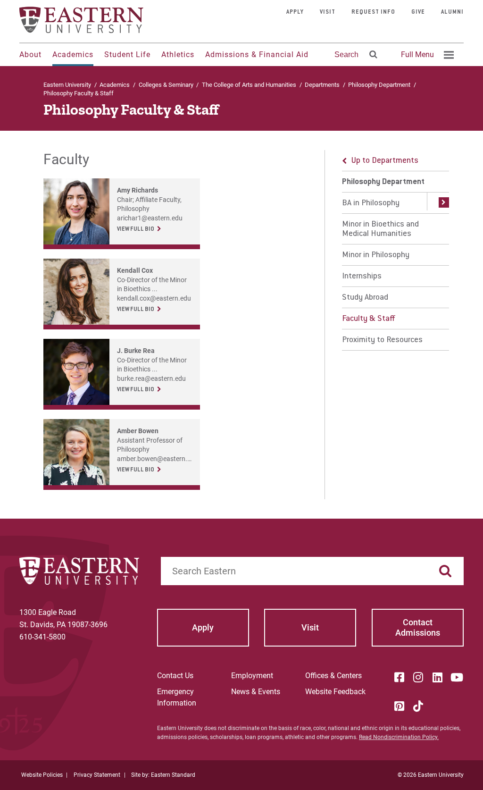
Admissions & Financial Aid (256, 54)
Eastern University (67, 84)
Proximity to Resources (382, 340)
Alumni (452, 12)
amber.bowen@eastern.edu (157, 458)
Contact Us (175, 675)
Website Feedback (335, 691)
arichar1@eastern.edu (150, 218)
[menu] (395, 250)
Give (418, 12)
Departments (322, 84)
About (30, 54)
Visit (327, 12)
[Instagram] (418, 677)
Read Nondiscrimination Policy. (399, 737)
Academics (72, 54)
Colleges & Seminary (166, 84)
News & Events (255, 691)
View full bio (135, 229)
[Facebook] (399, 677)
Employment (252, 675)
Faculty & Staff (368, 319)
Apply (295, 12)
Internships (362, 276)
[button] (438, 203)
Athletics (177, 54)
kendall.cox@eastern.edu (154, 298)
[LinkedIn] (437, 677)
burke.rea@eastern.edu (151, 378)
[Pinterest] (399, 706)
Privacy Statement (97, 775)
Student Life (127, 54)
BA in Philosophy (371, 203)
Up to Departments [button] (384, 161)
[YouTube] (457, 677)
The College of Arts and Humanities (249, 84)
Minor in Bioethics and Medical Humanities (380, 229)
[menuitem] (426, 54)
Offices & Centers (333, 675)
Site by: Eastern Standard (163, 775)
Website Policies (42, 775)
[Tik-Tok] (418, 706)
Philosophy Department (379, 84)
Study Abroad (365, 298)
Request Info (373, 12)
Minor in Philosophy (375, 255)
